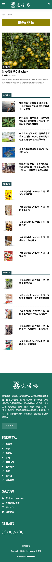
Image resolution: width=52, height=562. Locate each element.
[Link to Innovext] (31, 556)
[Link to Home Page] (26, 4)
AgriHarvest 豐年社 (33, 551)
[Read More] (26, 51)
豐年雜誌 (5, 75)
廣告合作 (10, 507)
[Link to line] (21, 532)
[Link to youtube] (9, 532)
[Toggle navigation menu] (4, 4)
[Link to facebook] (4, 532)
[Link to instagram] (15, 532)
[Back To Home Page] (26, 385)
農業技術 (6, 67)
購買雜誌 (10, 512)
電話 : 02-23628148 (14, 498)
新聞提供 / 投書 (13, 503)
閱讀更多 (9, 425)
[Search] (49, 5)
